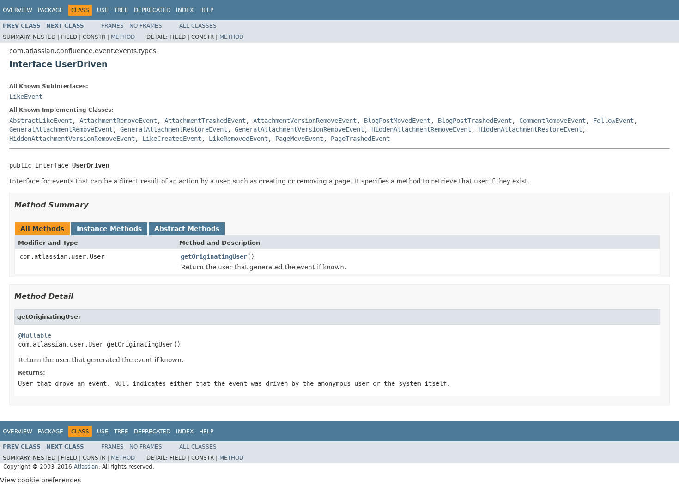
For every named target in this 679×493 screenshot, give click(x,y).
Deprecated (152, 10)
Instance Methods (109, 228)
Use (103, 10)
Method (123, 37)
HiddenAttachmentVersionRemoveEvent (72, 138)
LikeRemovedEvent (238, 138)
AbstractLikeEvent (40, 120)
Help (206, 10)
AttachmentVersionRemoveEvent (305, 120)
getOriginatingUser (214, 256)
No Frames (145, 26)
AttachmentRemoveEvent (118, 120)
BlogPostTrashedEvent (475, 120)
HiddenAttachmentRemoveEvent (421, 129)
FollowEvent (613, 120)
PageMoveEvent (299, 138)
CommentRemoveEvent (552, 120)
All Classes (198, 26)
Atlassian (86, 466)
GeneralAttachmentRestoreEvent (173, 129)
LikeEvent (25, 96)
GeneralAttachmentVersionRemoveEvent (299, 129)
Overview (17, 10)
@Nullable (34, 335)
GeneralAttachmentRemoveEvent (61, 129)
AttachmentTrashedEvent (205, 120)
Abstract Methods (186, 228)
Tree (121, 10)
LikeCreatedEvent (171, 138)
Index (185, 10)
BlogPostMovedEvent (397, 120)
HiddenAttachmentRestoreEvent (530, 129)
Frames (112, 26)
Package (50, 10)
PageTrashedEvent (360, 138)
